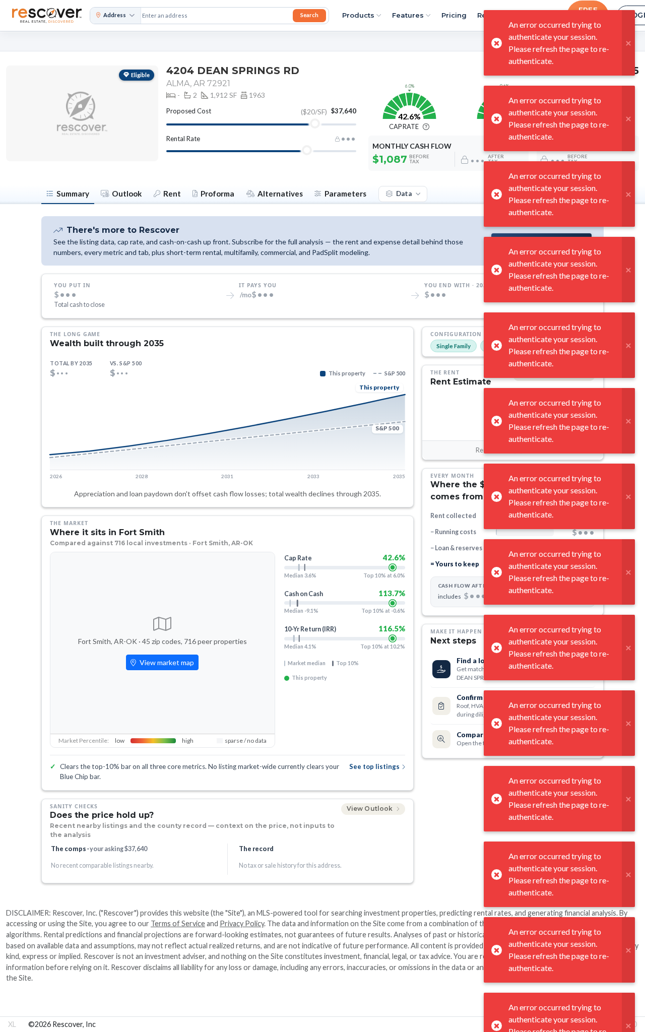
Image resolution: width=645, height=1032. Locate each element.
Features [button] (408, 15)
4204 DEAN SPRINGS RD (232, 70)
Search (309, 15)
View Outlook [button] (371, 808)
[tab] (67, 194)
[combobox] (215, 15)
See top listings (374, 766)
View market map (166, 662)
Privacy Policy (242, 923)
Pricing (454, 15)
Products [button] (358, 15)
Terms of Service (178, 923)
